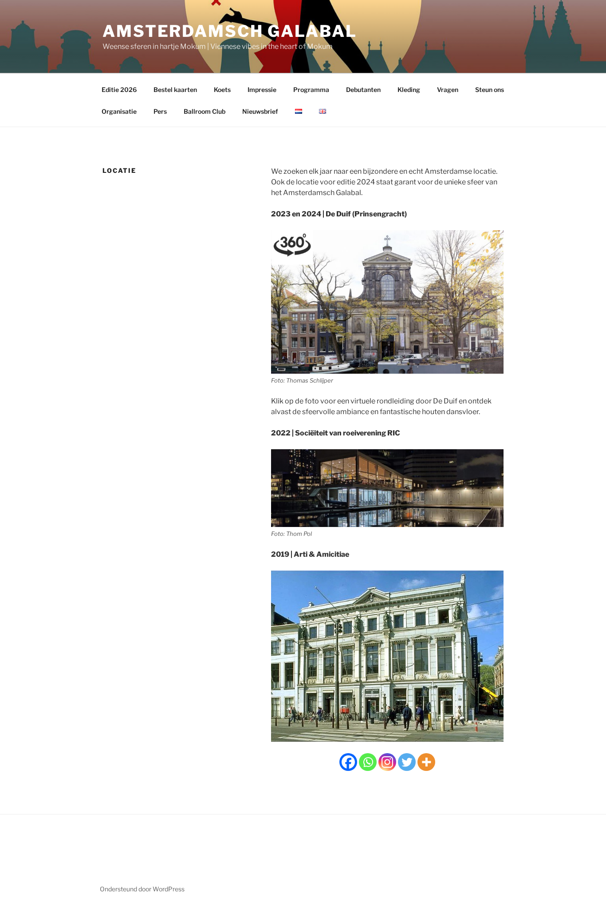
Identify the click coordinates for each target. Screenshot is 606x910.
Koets (222, 89)
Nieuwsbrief (260, 111)
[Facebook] (348, 762)
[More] (426, 762)
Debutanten (363, 89)
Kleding (408, 89)
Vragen (447, 89)
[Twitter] (407, 762)
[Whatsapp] (368, 762)
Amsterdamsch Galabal (229, 31)
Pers (160, 111)
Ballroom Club (204, 111)
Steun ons (489, 89)
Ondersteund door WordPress (142, 889)
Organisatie (119, 111)
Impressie (262, 89)
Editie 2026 (119, 89)
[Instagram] (387, 762)
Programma (311, 89)
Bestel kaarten (175, 89)
